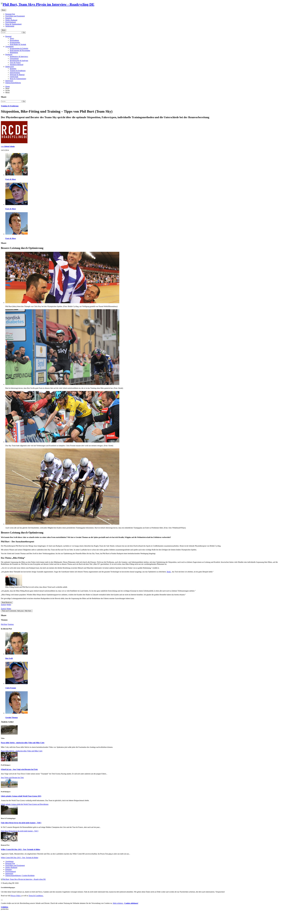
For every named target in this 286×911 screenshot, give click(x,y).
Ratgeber (8, 18)
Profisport (8, 54)
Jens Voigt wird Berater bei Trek (12, 778)
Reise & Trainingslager (13, 24)
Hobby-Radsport (11, 20)
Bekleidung (14, 52)
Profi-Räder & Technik (18, 44)
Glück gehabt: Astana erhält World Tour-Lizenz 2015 (21, 796)
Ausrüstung (9, 46)
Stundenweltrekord (16, 65)
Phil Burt (4, 624)
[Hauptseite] (47, 4)
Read (7, 602)
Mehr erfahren (118, 903)
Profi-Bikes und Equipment (15, 16)
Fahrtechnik (14, 77)
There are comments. (17, 611)
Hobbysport (9, 67)
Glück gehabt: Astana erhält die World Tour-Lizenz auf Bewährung (24, 804)
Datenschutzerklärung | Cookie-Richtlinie (20, 875)
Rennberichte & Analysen (19, 60)
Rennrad (8, 36)
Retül (169, 572)
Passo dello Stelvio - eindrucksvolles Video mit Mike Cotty (22, 743)
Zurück (3, 605)
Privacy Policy (16, 896)
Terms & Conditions (36, 896)
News (12, 38)
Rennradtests (14, 40)
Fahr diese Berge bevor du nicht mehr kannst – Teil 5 (21, 823)
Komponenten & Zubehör (19, 48)
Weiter (8, 605)
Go (24, 32)
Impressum (9, 81)
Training (11, 624)
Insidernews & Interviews (19, 56)
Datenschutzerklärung (13, 83)
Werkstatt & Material (17, 75)
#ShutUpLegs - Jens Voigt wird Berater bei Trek (19, 769)
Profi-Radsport (10, 22)
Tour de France (15, 63)
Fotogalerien (14, 58)
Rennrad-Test (10, 14)
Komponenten (15, 42)
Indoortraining (15, 73)
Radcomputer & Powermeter (20, 50)
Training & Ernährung (17, 71)
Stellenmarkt (9, 26)
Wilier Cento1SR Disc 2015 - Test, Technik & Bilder (20, 849)
